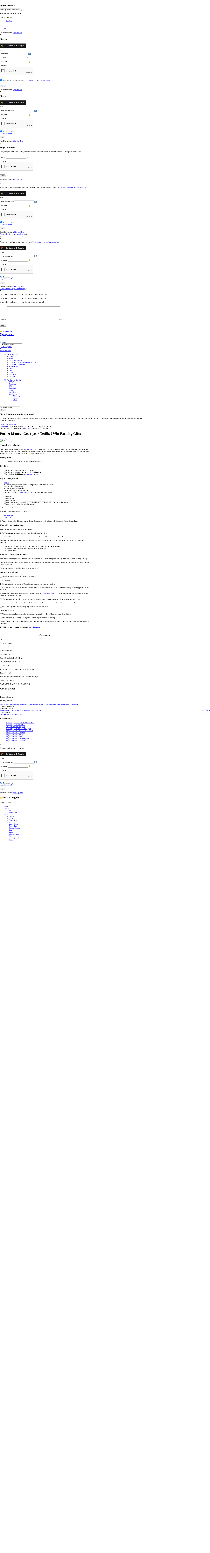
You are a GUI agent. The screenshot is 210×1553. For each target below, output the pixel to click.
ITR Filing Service (15, 360)
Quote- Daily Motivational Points (11, 714)
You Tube (7, 517)
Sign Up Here (18, 141)
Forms (11, 368)
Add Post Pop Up (10, 812)
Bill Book (12, 376)
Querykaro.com (31, 449)
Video (11, 390)
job (10, 822)
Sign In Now (17, 33)
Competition (13, 820)
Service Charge (14, 366)
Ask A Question (6, 347)
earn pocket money (46, 704)
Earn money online (33, 704)
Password (4, 62)
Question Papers (14, 828)
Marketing (12, 392)
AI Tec (11, 358)
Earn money (4, 704)
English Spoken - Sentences (15, 733)
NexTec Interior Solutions (13, 380)
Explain (3, 320)
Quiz (10, 830)
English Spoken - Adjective (15, 740)
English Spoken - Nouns (14, 735)
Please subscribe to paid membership (72, 187)
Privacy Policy (45, 80)
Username (4, 54)
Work (11, 840)
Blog (6, 814)
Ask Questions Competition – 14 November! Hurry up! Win (21, 710)
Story (10, 836)
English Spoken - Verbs (14, 737)
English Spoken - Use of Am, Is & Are (19, 731)
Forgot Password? (6, 133)
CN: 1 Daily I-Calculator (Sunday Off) (22, 362)
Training (16, 398)
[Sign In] (1, 331)
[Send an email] (5, 29)
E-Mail (3, 58)
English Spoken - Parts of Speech (17, 739)
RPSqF (11, 382)
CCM (11, 372)
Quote (11, 832)
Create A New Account (8, 424)
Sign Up (10, 331)
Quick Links (13, 356)
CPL (10, 386)
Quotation (12, 384)
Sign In (5, 331)
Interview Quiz (14, 834)
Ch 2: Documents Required (15, 727)
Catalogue (12, 388)
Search (4, 342)
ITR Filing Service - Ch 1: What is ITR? (20, 723)
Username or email (7, 111)
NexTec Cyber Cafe (11, 354)
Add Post (7, 810)
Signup (6, 483)
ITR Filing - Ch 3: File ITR (15, 725)
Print (10, 370)
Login (6, 806)
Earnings (27, 428)
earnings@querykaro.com (25, 492)
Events (11, 818)
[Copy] (21, 10)
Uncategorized (14, 838)
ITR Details (13, 374)
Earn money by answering (17, 704)
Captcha (3, 66)
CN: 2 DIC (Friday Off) (17, 364)
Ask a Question (5, 351)
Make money (63, 704)
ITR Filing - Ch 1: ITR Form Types (18, 729)
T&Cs (15, 400)
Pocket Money (73, 704)
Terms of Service (31, 80)
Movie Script (13, 824)
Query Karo (7, 334)
